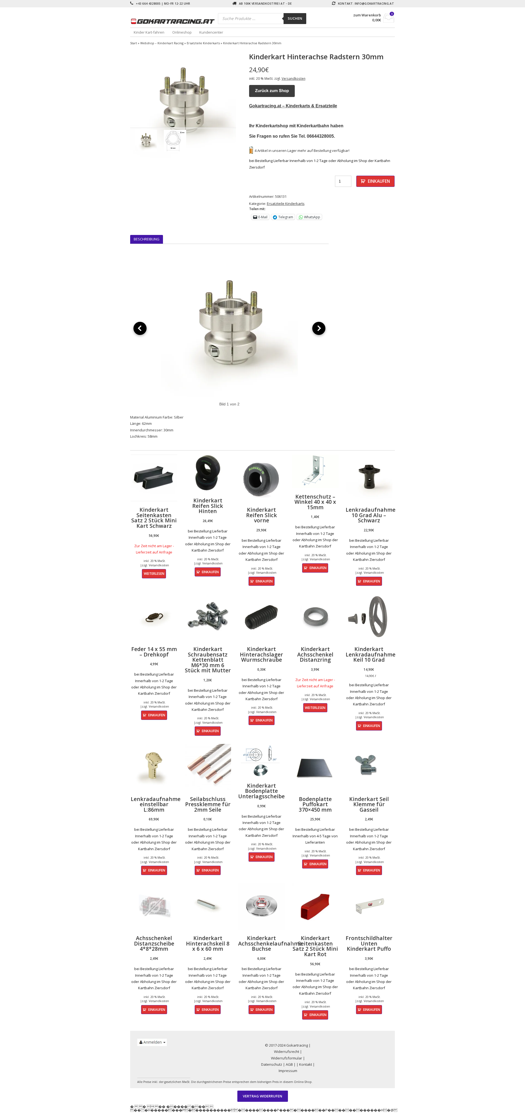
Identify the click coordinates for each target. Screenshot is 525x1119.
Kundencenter (211, 32)
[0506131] (183, 105)
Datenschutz (271, 1064)
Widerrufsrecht (286, 1051)
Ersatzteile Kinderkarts (203, 43)
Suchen (295, 18)
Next (244, 104)
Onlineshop (182, 32)
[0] (388, 21)
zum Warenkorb (367, 15)
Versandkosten (293, 78)
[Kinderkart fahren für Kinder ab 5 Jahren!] (174, 21)
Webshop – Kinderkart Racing (161, 43)
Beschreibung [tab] (146, 239)
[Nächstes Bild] (318, 328)
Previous (121, 104)
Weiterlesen (154, 573)
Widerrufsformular (286, 1058)
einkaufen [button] (210, 572)
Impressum (288, 1070)
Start (133, 43)
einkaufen (379, 181)
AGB (289, 1064)
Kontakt (305, 1064)
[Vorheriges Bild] (140, 328)
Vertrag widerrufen (262, 1096)
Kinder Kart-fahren (149, 32)
